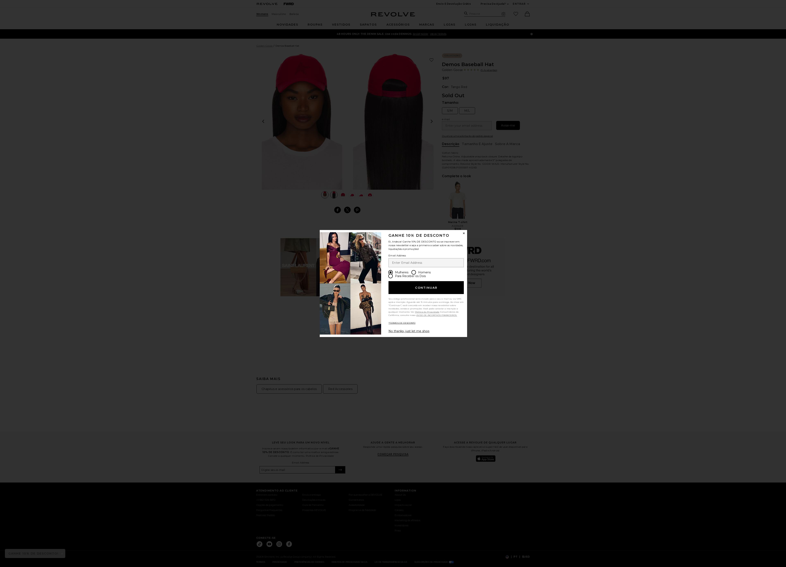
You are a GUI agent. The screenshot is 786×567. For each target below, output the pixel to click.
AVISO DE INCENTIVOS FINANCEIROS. (436, 315)
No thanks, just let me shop (408, 331)
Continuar (426, 288)
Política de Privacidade (427, 312)
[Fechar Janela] (464, 233)
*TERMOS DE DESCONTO (402, 323)
